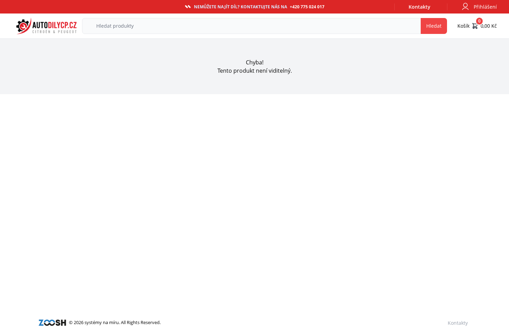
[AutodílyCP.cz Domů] (46, 26)
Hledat (433, 26)
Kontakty (419, 6)
